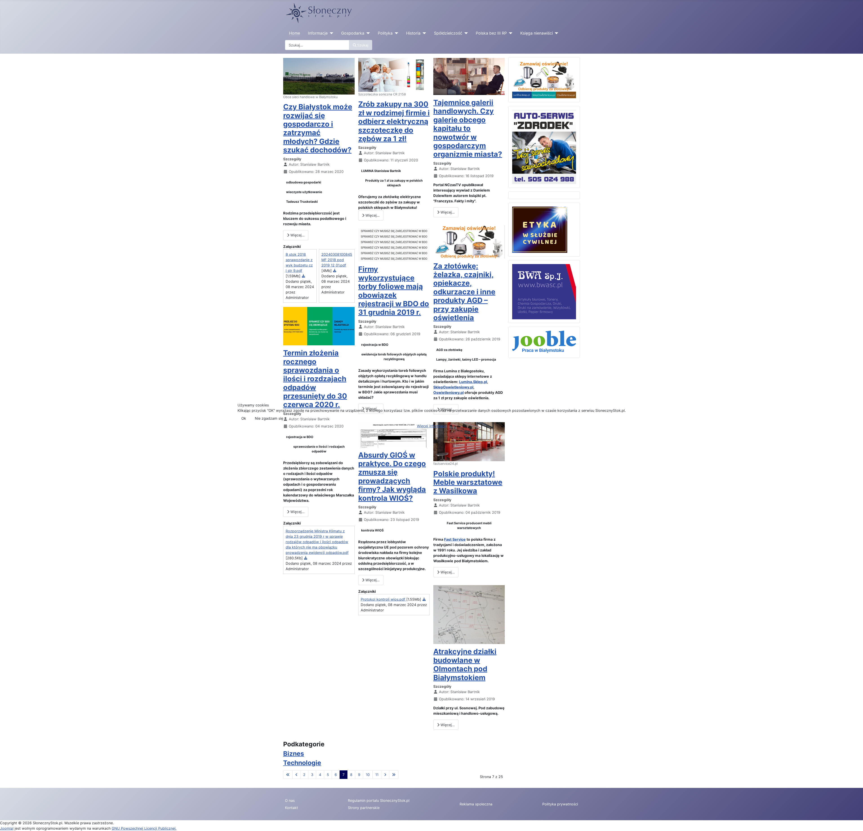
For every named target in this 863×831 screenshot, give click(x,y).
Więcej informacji (431, 426)
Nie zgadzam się (269, 418)
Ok (243, 418)
